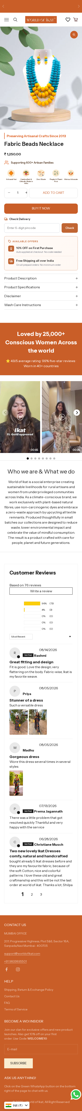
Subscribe (18, 1063)
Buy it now (41, 208)
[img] (30, 650)
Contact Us (11, 996)
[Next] (77, 412)
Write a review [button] (41, 591)
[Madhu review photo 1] (16, 783)
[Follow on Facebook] (6, 969)
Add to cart (53, 193)
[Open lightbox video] (20, 417)
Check (69, 228)
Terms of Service (16, 1009)
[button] (16, 603)
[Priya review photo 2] (38, 722)
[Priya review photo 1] (18, 722)
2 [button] (32, 894)
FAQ (7, 1003)
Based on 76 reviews (25, 585)
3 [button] (41, 894)
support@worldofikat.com (22, 953)
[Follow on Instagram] (18, 969)
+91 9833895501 (15, 961)
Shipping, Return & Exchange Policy (28, 990)
